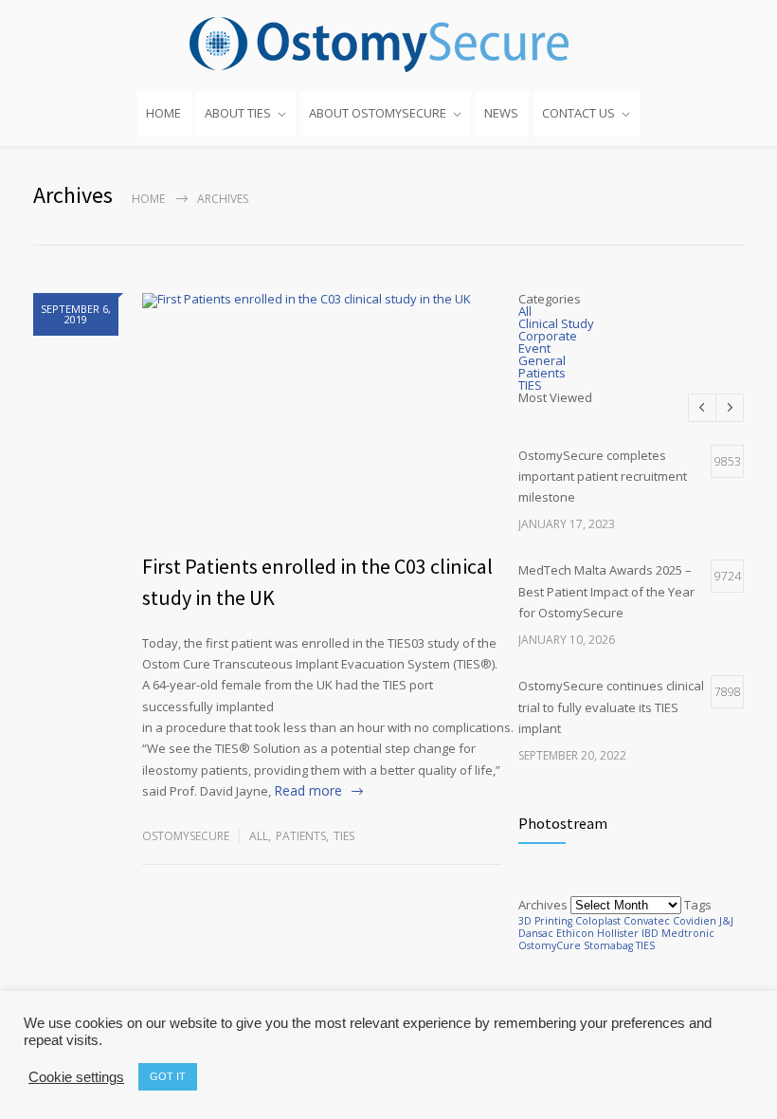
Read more (308, 790)
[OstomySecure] (388, 44)
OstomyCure (549, 945)
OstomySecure (185, 836)
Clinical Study (556, 323)
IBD (650, 933)
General (542, 360)
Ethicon (575, 933)
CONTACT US (578, 112)
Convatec (646, 920)
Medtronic (687, 933)
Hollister (618, 933)
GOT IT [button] (168, 1076)
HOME (163, 112)
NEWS (501, 112)
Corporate (547, 335)
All (258, 836)
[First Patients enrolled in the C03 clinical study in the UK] (321, 412)
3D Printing (545, 920)
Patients (301, 836)
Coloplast (598, 920)
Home (148, 199)
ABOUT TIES (238, 112)
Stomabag (608, 945)
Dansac (535, 933)
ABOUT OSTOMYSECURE (377, 112)
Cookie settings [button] (76, 1077)
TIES (344, 836)
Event (534, 348)
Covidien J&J (703, 920)
